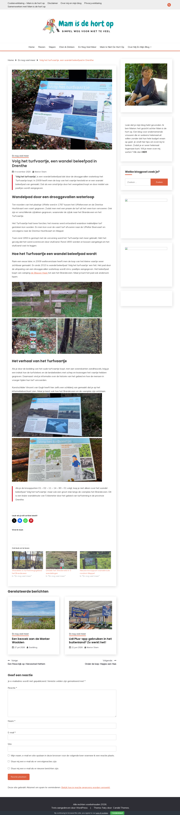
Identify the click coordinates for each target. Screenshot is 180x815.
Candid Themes (121, 807)
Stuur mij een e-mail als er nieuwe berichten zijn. (35, 768)
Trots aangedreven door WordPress (69, 807)
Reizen (41, 46)
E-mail (12, 732)
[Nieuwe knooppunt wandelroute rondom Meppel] (95, 560)
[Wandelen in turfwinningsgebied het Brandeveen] (27, 560)
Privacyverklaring (93, 3)
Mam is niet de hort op (112, 46)
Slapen (52, 46)
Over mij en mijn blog (71, 3)
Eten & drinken (67, 46)
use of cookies (102, 813)
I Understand (117, 813)
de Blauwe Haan (39, 272)
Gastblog (33, 647)
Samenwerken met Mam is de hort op (27, 6)
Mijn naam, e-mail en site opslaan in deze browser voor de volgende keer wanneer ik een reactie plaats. (62, 755)
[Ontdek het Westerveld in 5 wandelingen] (61, 560)
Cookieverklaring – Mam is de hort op (26, 3)
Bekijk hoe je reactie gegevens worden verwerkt (85, 787)
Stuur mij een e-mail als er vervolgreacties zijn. (34, 761)
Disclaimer (53, 3)
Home (32, 46)
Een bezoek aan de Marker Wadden (31, 640)
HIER (144, 152)
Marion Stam (41, 171)
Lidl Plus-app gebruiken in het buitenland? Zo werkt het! (90, 640)
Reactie (12, 687)
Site (10, 744)
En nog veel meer (87, 46)
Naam (11, 721)
